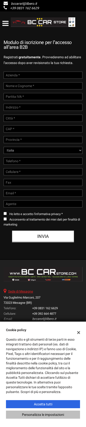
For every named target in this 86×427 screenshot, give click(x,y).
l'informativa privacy (47, 214)
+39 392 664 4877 (44, 313)
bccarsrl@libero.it (24, 3)
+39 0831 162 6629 (24, 8)
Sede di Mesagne (20, 291)
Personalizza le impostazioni (43, 415)
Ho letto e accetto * (36, 214)
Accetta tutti (43, 404)
